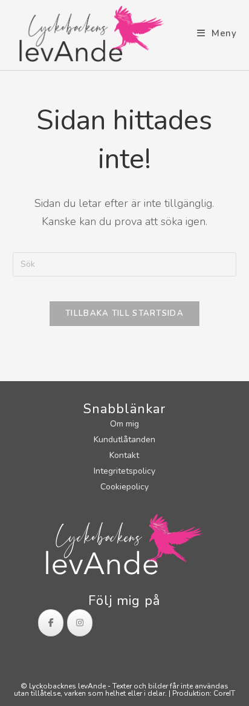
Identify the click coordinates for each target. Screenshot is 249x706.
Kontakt (124, 455)
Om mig (124, 424)
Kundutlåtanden (124, 439)
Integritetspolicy (124, 471)
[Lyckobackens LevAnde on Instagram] (79, 622)
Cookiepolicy (124, 486)
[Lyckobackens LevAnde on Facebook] (50, 622)
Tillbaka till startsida (124, 313)
